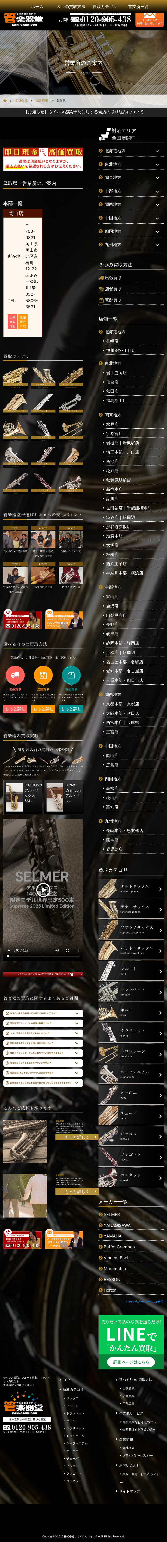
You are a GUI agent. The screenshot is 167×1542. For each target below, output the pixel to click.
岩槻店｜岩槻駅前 (122, 442)
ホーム (37, 6)
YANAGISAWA (117, 1225)
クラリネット (75, 1428)
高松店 (112, 788)
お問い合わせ (71, 19)
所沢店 (112, 461)
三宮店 (112, 731)
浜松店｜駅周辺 (120, 652)
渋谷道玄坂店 (118, 526)
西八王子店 (116, 563)
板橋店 (112, 554)
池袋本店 (114, 535)
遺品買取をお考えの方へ (139, 1422)
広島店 (112, 764)
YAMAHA (113, 1236)
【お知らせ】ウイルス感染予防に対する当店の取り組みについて (84, 111)
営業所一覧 (138, 6)
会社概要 (105, 19)
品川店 (112, 498)
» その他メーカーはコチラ (144, 1301)
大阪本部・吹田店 (122, 713)
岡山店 (112, 755)
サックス (72, 1398)
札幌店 (112, 341)
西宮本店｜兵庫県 (122, 722)
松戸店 (112, 470)
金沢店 (112, 606)
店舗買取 (113, 288)
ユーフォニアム (77, 1443)
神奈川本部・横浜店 (124, 573)
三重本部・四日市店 (124, 680)
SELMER (112, 1214)
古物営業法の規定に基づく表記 (27, 1419)
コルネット (74, 1481)
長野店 (112, 624)
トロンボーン (75, 1436)
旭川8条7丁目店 (121, 350)
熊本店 (112, 839)
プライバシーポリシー (137, 1455)
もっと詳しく (15, 710)
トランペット (75, 1413)
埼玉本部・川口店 (122, 452)
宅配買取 (113, 300)
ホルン (70, 1421)
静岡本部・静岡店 (122, 643)
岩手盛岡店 (116, 372)
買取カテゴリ (104, 6)
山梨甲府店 (116, 615)
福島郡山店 (116, 400)
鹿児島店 (114, 849)
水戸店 (112, 424)
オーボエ (72, 1451)
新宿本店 (114, 489)
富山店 (112, 596)
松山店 (112, 797)
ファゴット (74, 1473)
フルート (72, 1406)
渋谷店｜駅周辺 (120, 517)
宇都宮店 (114, 433)
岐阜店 (112, 633)
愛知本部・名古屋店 (124, 671)
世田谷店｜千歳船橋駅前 (129, 508)
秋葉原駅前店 (118, 480)
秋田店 (112, 391)
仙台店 (112, 382)
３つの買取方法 (71, 6)
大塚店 (112, 545)
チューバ (72, 1458)
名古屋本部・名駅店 (124, 661)
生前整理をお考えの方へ (139, 1429)
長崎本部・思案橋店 (124, 830)
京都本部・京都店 (122, 704)
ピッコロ (72, 1466)
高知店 (112, 807)
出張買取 (113, 277)
